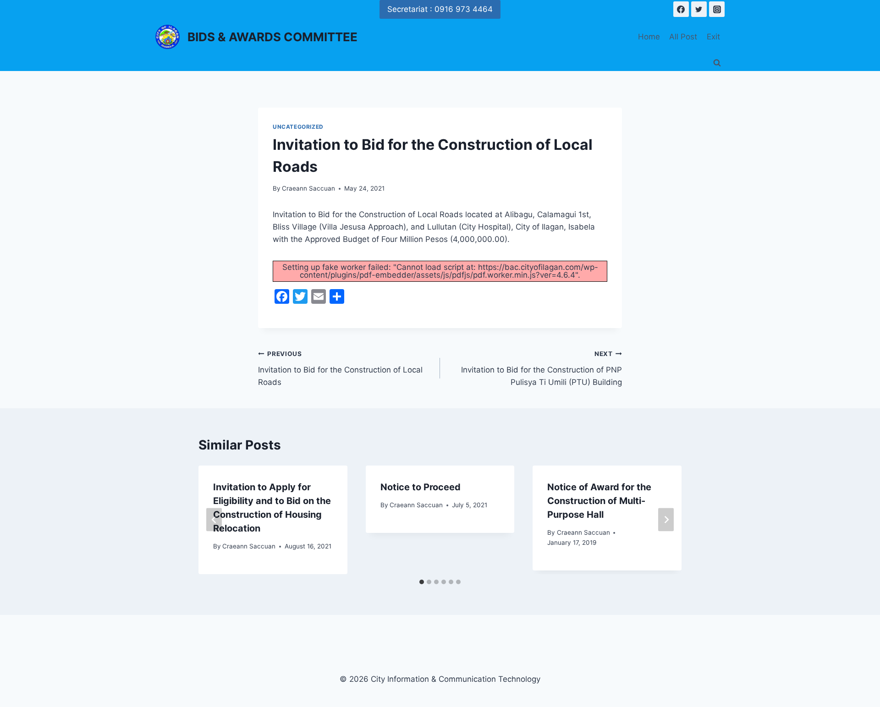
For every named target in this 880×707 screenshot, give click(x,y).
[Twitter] (699, 9)
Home (649, 36)
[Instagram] (717, 9)
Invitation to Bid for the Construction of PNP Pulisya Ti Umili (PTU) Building (541, 368)
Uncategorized (298, 126)
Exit (713, 36)
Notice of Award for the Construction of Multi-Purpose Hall (599, 501)
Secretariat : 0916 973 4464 (440, 9)
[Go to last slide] (214, 520)
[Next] (666, 520)
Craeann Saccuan (308, 188)
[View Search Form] (717, 63)
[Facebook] (681, 9)
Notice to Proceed (420, 487)
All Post (683, 36)
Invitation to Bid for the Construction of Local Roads (340, 368)
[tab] (421, 582)
